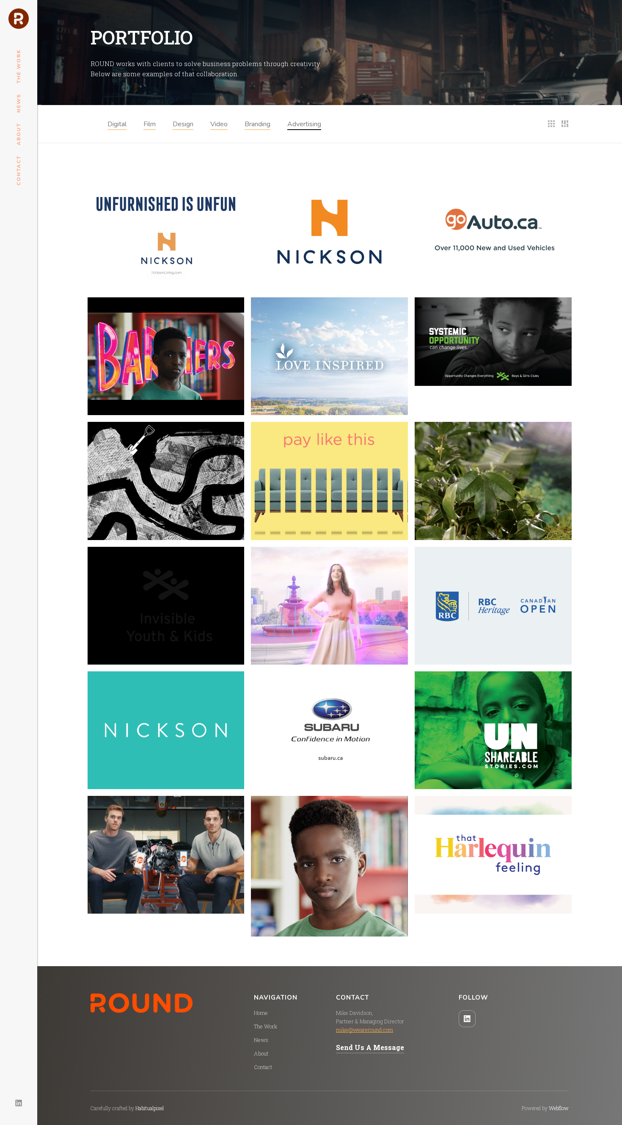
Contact (18, 170)
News (18, 103)
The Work (18, 66)
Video (219, 124)
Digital (117, 124)
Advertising (304, 124)
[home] (18, 18)
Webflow (559, 1108)
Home (261, 1013)
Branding (257, 124)
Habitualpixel (149, 1108)
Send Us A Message (370, 1047)
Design (183, 124)
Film (149, 124)
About (18, 134)
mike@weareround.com (364, 1030)
